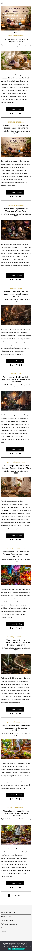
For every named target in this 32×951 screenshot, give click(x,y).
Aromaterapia (16, 288)
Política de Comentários (9, 924)
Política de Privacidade (8, 912)
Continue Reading (15, 109)
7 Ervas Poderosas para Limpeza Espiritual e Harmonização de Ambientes (16, 813)
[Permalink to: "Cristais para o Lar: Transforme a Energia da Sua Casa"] (16, 60)
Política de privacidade (18, 948)
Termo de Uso (5, 916)
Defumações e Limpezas (16, 462)
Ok (9, 948)
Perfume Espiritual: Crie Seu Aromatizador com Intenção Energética (16, 294)
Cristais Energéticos (16, 15)
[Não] (30, 946)
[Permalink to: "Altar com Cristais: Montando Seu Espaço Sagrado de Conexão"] (16, 146)
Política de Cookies (7, 920)
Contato (3, 932)
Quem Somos (5, 928)
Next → (20, 896)
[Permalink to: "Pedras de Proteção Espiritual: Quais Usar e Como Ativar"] (16, 229)
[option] (16, 18)
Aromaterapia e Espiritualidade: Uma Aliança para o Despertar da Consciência (16, 379)
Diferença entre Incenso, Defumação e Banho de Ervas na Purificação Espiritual (16, 642)
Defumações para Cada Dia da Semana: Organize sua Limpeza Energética (16, 554)
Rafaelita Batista (17, 22)
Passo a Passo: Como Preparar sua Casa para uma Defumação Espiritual (16, 728)
